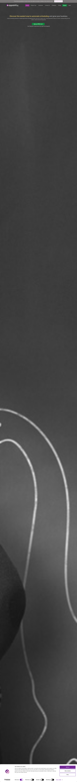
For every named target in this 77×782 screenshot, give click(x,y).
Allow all (67, 767)
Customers (40, 5)
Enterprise (54, 5)
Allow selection (68, 770)
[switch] (32, 780)
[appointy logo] (12, 6)
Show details (58, 779)
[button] (58, 1)
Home (27, 5)
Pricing (59, 5)
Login (69, 5)
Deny (68, 774)
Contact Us (47, 5)
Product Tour (33, 5)
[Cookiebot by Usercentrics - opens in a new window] (7, 780)
